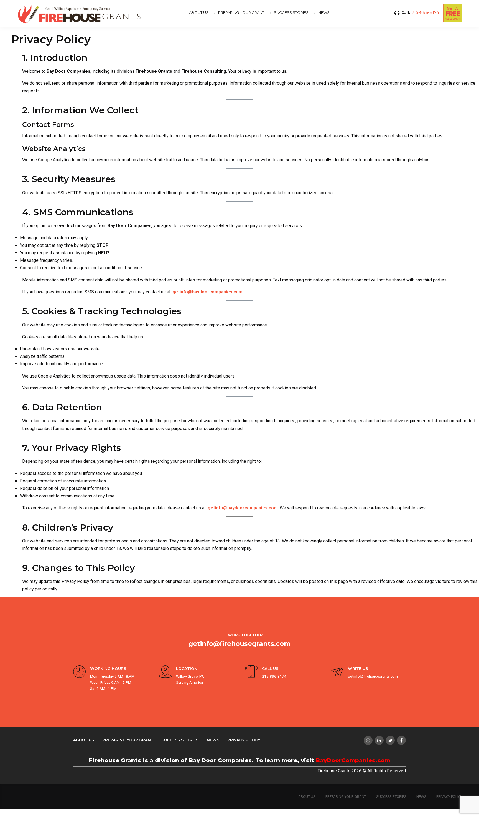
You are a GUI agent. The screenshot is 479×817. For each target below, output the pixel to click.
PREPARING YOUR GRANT (241, 12)
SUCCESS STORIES (291, 12)
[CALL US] (251, 672)
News (213, 740)
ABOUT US (198, 12)
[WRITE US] (337, 672)
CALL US (270, 668)
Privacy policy (243, 740)
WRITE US (358, 668)
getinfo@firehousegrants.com (239, 644)
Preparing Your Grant (128, 740)
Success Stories (180, 740)
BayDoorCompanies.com (353, 760)
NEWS (324, 12)
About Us (83, 740)
